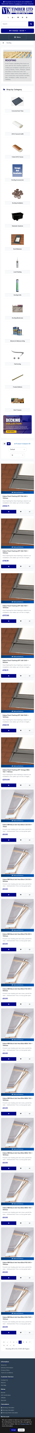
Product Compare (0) (23, 443)
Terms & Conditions (7, 1372)
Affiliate (3, 1397)
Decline (21, 1430)
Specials (3, 1400)
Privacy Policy (5, 1370)
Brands (3, 1392)
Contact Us (4, 1380)
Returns (3, 1382)
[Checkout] (26, 17)
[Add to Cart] (8, 511)
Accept (13, 1430)
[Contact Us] (8, 17)
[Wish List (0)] (18, 17)
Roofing (9, 43)
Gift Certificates (6, 1395)
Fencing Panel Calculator (10, 1412)
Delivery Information (7, 1367)
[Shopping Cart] (22, 17)
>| (13, 1345)
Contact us (18, 4)
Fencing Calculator (8, 1410)
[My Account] (13, 17)
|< (4, 1342)
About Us (4, 1365)
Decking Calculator (8, 1407)
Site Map (3, 1385)
